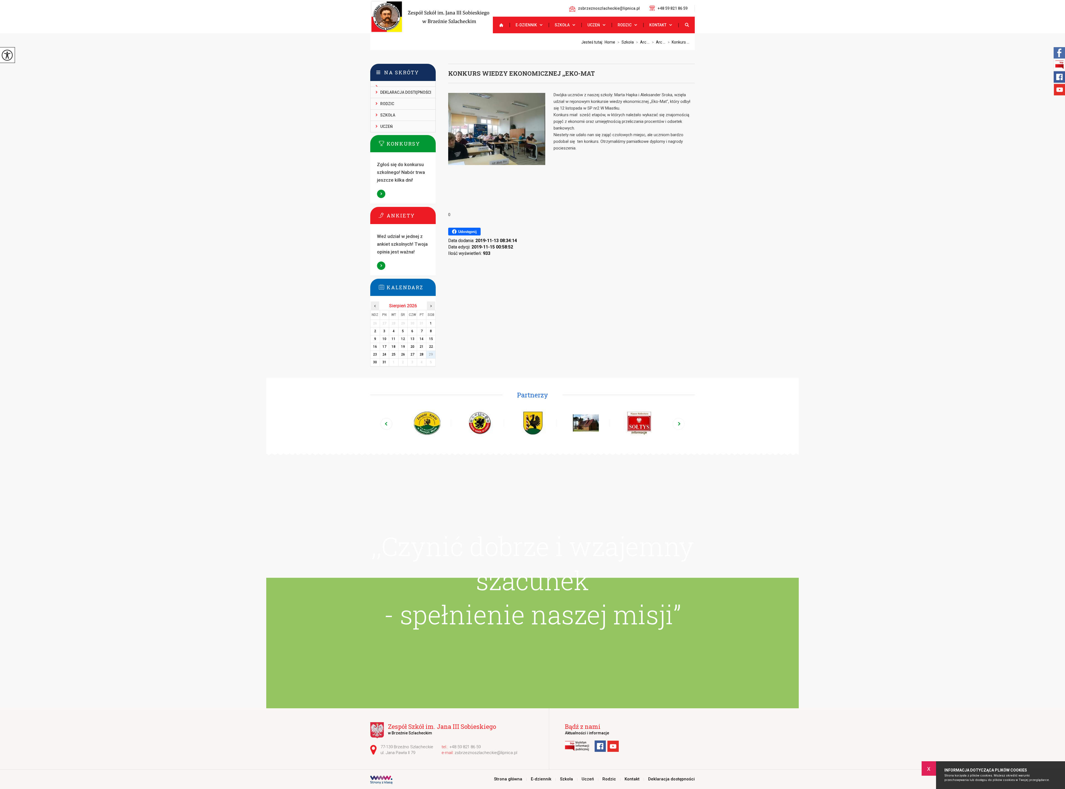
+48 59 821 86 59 (673, 8)
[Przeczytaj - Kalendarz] (411, 287)
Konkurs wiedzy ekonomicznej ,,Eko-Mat (521, 73)
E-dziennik (526, 25)
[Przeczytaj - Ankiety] (411, 215)
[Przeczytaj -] (403, 84)
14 (422, 339)
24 (384, 354)
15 (431, 339)
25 (393, 354)
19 (403, 347)
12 (403, 339)
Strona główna (499, 25)
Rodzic (625, 25)
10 (384, 339)
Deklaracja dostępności (405, 92)
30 (375, 362)
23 (375, 354)
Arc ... (643, 42)
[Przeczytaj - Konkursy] (411, 143)
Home (610, 42)
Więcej (381, 193)
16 (375, 347)
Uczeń (593, 25)
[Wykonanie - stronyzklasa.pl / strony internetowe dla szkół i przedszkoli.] (381, 780)
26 (403, 354)
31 (384, 362)
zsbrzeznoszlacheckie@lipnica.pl (609, 8)
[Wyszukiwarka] (686, 25)
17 (384, 347)
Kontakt (657, 25)
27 (412, 354)
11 (393, 339)
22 (431, 347)
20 (412, 347)
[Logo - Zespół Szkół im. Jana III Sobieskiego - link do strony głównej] (429, 16)
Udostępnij (467, 232)
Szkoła (562, 25)
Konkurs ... (678, 42)
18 (393, 347)
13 (412, 339)
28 (422, 354)
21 (422, 347)
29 (431, 354)
